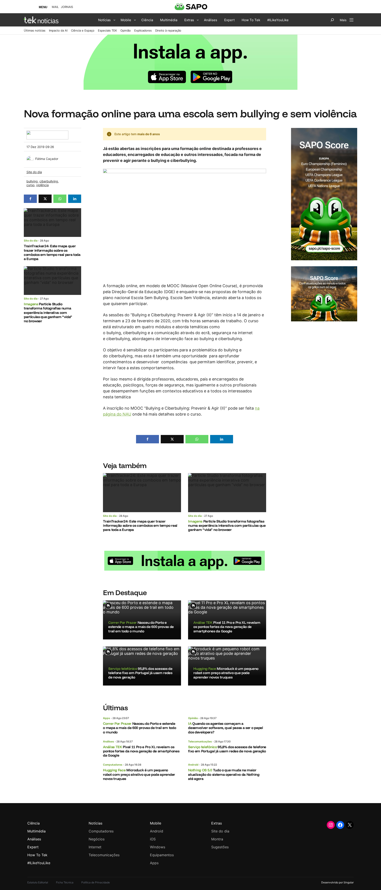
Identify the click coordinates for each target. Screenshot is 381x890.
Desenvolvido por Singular (337, 882)
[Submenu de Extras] (198, 20)
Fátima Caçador (46, 159)
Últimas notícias (34, 30)
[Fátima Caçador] (30, 158)
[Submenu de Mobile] (135, 20)
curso (30, 185)
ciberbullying (48, 181)
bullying (32, 181)
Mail (55, 7)
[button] (30, 199)
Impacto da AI (58, 30)
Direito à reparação (168, 30)
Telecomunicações (200, 741)
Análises (108, 741)
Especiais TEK (107, 30)
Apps (106, 718)
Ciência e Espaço (82, 30)
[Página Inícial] (41, 20)
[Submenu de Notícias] (114, 20)
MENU (43, 7)
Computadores (112, 764)
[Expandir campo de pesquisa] (332, 20)
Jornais (67, 7)
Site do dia (34, 172)
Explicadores (143, 30)
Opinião (125, 30)
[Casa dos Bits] (47, 133)
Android (193, 764)
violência (42, 185)
